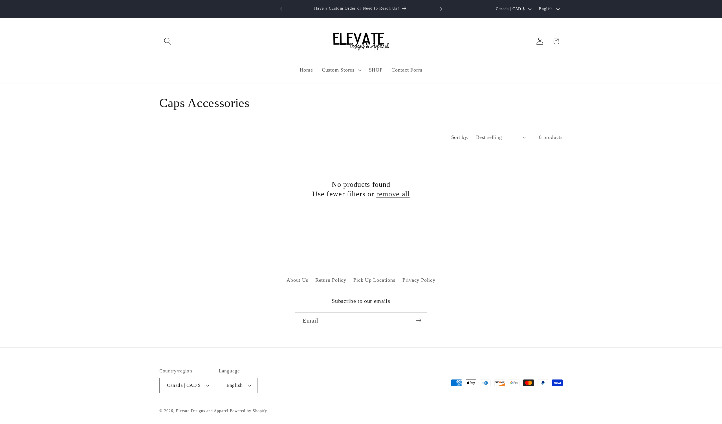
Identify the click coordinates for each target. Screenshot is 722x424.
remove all (393, 194)
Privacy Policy (418, 280)
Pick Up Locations (374, 280)
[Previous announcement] (281, 9)
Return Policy (330, 280)
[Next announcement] (441, 9)
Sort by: (460, 137)
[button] (167, 41)
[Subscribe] (419, 320)
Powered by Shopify (248, 410)
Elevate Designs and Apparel (202, 410)
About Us (297, 280)
